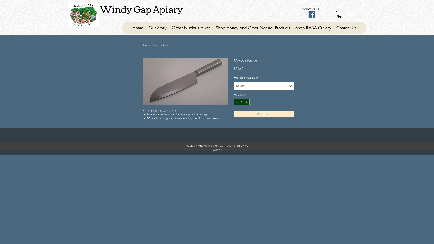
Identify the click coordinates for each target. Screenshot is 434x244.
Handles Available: (247, 77)
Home (147, 45)
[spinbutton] (242, 102)
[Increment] (247, 102)
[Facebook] (312, 14)
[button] (339, 14)
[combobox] (264, 86)
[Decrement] (236, 102)
